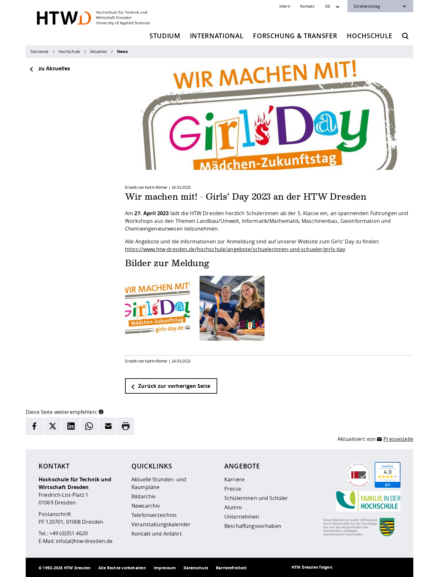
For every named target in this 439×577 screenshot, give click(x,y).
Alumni (233, 507)
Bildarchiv (143, 496)
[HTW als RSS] (342, 567)
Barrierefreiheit (231, 568)
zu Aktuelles (54, 68)
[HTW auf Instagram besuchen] (355, 567)
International (217, 35)
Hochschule (369, 35)
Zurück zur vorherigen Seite (173, 385)
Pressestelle (398, 438)
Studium (164, 35)
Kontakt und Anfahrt (156, 533)
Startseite (40, 51)
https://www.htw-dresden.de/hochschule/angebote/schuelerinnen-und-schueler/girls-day (235, 249)
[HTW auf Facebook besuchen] (381, 567)
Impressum (165, 568)
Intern (284, 6)
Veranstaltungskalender (161, 524)
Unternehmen (241, 516)
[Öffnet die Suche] (405, 36)
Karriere (234, 479)
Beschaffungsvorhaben (252, 525)
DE (327, 6)
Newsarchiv (145, 505)
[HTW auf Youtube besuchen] (394, 567)
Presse (232, 488)
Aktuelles (98, 51)
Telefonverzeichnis (154, 515)
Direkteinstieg (367, 6)
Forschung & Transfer (295, 35)
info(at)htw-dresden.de (84, 541)
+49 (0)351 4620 (68, 533)
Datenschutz (196, 568)
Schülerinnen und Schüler (256, 498)
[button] (101, 411)
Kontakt (307, 6)
